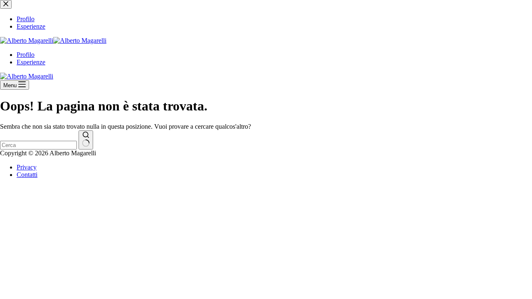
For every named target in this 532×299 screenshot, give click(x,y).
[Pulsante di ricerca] (86, 140)
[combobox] (38, 145)
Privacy (27, 167)
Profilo (25, 54)
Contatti (27, 174)
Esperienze (31, 62)
